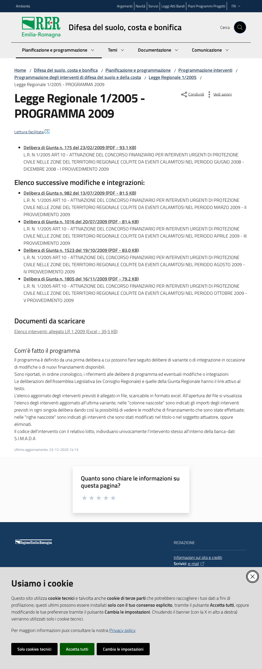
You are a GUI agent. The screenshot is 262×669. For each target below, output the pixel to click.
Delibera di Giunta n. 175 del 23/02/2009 (80, 147)
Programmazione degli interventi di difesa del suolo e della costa (77, 77)
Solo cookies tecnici (34, 649)
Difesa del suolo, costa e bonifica (66, 70)
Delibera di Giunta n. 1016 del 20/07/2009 (81, 221)
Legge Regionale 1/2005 (172, 77)
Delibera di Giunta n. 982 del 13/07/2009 (80, 193)
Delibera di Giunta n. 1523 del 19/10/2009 (81, 250)
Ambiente (23, 6)
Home (20, 70)
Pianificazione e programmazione (138, 70)
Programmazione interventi (205, 70)
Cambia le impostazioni (123, 649)
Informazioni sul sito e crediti (198, 557)
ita (234, 6)
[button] (240, 27)
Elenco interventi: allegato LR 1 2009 (66, 331)
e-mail (193, 563)
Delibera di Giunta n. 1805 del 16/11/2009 (81, 278)
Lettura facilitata (29, 132)
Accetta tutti (77, 649)
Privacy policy (122, 630)
